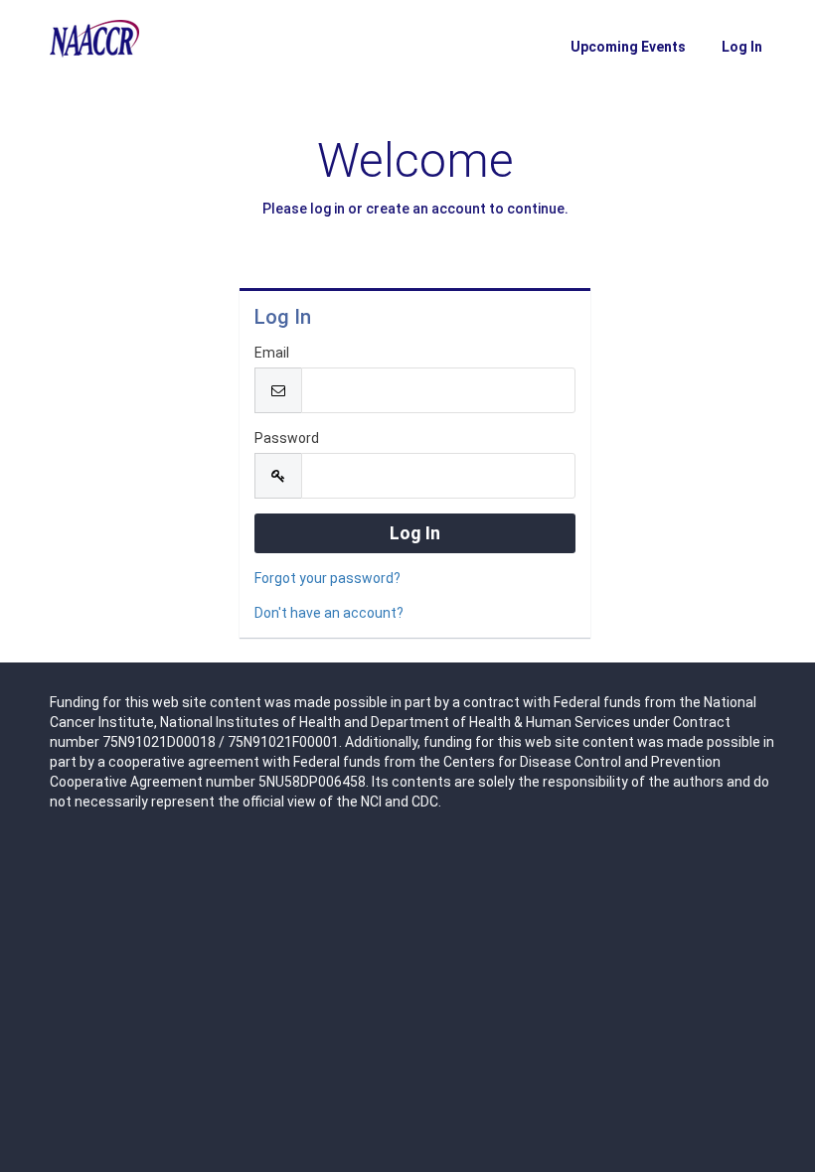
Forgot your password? (327, 578)
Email (271, 353)
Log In (742, 47)
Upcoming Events (628, 47)
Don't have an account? (329, 613)
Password (286, 438)
